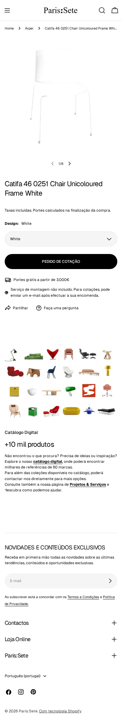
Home (9, 28)
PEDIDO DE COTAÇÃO (61, 261)
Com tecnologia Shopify (60, 711)
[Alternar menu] (7, 10)
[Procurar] (102, 10)
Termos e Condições (83, 597)
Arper (29, 28)
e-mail (34, 295)
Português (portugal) (22, 675)
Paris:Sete (28, 711)
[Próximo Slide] (69, 164)
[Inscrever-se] (110, 580)
